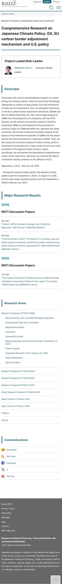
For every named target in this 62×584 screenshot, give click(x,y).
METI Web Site (8, 530)
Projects (5, 413)
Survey (4, 420)
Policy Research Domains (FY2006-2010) (20, 392)
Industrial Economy (14, 336)
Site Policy (6, 513)
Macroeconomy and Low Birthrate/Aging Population (29, 318)
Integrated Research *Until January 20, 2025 (26, 353)
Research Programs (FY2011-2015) (17, 385)
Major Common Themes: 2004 (15, 406)
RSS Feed (11, 456)
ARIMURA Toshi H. (23, 68)
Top (55, 579)
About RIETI (7, 504)
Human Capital (12, 348)
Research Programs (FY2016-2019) (18, 378)
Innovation (10, 332)
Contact (5, 526)
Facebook (11, 463)
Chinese (56, 2)
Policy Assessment (14, 357)
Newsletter (11, 450)
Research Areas (7, 14)
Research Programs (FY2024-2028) (18, 313)
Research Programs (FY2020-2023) (18, 371)
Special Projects (13, 362)
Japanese (37, 2)
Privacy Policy (8, 508)
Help (3, 522)
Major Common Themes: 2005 (15, 399)
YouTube (10, 476)
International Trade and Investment (21, 322)
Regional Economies (14, 327)
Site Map (5, 517)
